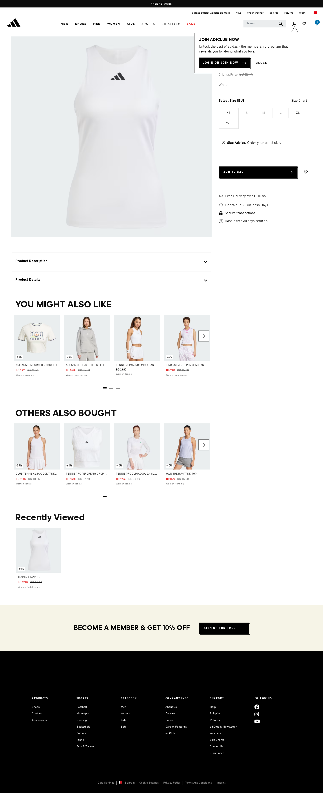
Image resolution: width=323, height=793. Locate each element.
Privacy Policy (171, 782)
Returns (215, 720)
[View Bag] (314, 24)
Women (125, 713)
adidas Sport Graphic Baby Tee (37, 365)
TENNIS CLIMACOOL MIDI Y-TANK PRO (139, 365)
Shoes (36, 707)
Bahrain (130, 782)
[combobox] (264, 23)
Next (203, 336)
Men (123, 707)
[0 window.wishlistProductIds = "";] (304, 24)
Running (81, 720)
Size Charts (217, 740)
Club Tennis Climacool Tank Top (38, 474)
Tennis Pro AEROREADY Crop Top (88, 474)
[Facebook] (256, 707)
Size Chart (299, 101)
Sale (124, 726)
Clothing (37, 713)
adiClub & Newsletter (223, 726)
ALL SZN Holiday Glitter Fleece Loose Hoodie (96, 365)
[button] (64, 24)
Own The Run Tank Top (181, 474)
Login (302, 12)
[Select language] (315, 13)
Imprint (220, 782)
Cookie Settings (149, 782)
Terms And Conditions (198, 782)
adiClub (170, 733)
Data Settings (106, 782)
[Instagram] (256, 714)
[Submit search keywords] (281, 23)
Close (261, 63)
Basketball (83, 726)
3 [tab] (118, 386)
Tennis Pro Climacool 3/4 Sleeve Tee (141, 474)
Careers (170, 713)
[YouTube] (257, 721)
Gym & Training (85, 746)
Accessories (39, 720)
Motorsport (83, 713)
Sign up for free (220, 628)
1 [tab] (105, 386)
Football (81, 707)
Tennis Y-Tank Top (30, 577)
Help (213, 707)
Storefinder (217, 753)
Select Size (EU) (231, 101)
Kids (123, 720)
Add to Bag (233, 172)
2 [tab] (111, 386)
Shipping (215, 713)
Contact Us (216, 746)
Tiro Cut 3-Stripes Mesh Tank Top (189, 365)
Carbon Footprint (176, 726)
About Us (171, 707)
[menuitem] (64, 24)
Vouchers (215, 733)
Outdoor (81, 733)
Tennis (80, 740)
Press (168, 720)
